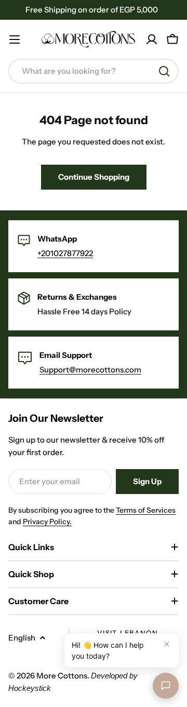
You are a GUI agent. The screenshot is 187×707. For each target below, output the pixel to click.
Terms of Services (146, 510)
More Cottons (61, 676)
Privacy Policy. (47, 521)
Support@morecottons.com (90, 370)
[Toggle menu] (14, 39)
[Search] (164, 71)
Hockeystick (29, 688)
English (21, 638)
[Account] (151, 39)
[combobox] (93, 71)
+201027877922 (65, 253)
